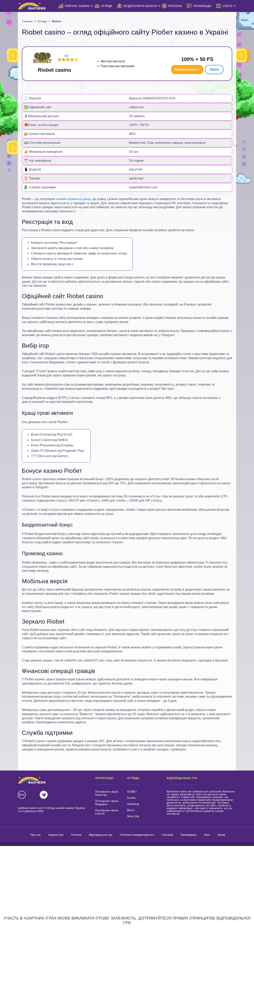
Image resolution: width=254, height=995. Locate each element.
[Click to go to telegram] (44, 795)
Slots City (133, 816)
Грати (214, 69)
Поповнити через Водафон (106, 802)
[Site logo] (32, 6)
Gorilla (131, 797)
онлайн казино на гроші (73, 199)
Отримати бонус (187, 69)
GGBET (132, 791)
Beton (131, 810)
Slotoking (133, 803)
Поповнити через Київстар (106, 793)
